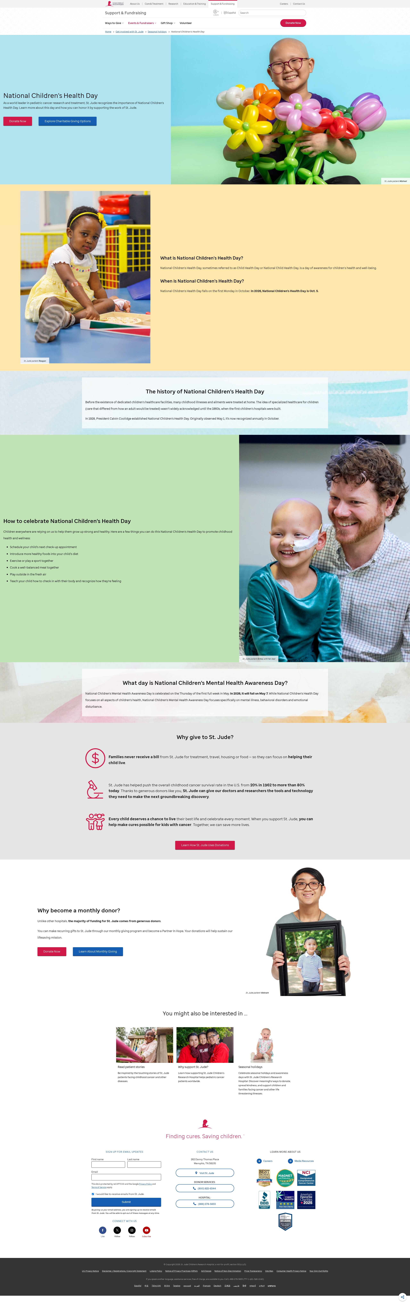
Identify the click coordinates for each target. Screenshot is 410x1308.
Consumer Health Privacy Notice (291, 1271)
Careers (284, 3)
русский (187, 1285)
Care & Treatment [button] (154, 3)
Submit (126, 1202)
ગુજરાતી (252, 1285)
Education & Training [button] (194, 3)
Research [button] (173, 3)
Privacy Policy (145, 1184)
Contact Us (299, 3)
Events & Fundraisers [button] (141, 23)
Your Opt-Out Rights (318, 1271)
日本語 (227, 1285)
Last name (133, 1159)
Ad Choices (206, 1271)
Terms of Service (99, 1187)
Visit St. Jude (206, 1172)
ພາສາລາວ (272, 1285)
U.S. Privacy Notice (90, 1271)
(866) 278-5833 (207, 1203)
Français (206, 1285)
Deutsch (217, 1285)
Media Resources (304, 1160)
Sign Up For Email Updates (124, 1151)
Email (94, 1171)
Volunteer (186, 23)
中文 (146, 1285)
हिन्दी (244, 1285)
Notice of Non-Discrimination (227, 1271)
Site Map (269, 1271)
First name (97, 1159)
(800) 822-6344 (206, 1188)
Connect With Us (124, 1221)
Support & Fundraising (125, 12)
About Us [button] (135, 3)
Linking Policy (156, 1271)
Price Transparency (253, 1271)
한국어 (167, 1285)
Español (231, 12)
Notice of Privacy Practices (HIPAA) (181, 1271)
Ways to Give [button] (113, 23)
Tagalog (176, 1285)
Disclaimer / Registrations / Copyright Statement (124, 1271)
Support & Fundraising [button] (223, 3)
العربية (197, 1285)
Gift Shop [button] (167, 23)
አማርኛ (262, 1285)
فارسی (236, 1285)
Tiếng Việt (156, 1285)
